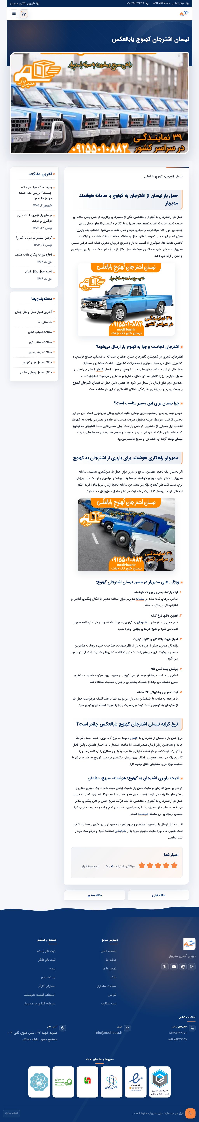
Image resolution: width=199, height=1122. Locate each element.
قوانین (112, 994)
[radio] (141, 865)
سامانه (140, 599)
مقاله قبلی (158, 895)
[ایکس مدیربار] (165, 966)
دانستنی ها (45, 322)
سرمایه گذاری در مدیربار (39, 1003)
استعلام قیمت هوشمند (39, 994)
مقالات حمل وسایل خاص (36, 372)
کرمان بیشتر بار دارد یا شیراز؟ (34, 237)
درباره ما (111, 959)
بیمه (52, 968)
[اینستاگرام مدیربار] (192, 966)
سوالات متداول (106, 986)
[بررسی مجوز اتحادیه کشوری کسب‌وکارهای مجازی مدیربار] (160, 1082)
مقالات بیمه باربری (40, 352)
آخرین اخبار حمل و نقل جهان (33, 312)
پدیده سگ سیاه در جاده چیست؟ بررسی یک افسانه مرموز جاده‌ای (35, 193)
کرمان (99, 369)
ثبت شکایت (108, 1003)
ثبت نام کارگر (46, 959)
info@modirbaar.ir (108, 1033)
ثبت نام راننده (46, 951)
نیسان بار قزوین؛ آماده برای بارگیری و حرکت (34, 218)
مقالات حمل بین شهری (37, 362)
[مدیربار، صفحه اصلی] (109, 14)
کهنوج (134, 738)
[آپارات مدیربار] (183, 966)
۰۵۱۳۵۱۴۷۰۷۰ (178, 1033)
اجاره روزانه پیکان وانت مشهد (33, 254)
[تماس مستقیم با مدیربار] (190, 1113)
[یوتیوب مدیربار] (174, 966)
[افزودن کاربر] (24, 13)
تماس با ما (109, 968)
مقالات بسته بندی (40, 342)
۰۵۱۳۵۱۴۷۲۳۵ (135, 3)
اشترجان (142, 622)
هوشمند (143, 814)
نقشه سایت (11, 1113)
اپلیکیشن (121, 831)
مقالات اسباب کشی (40, 332)
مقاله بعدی (95, 895)
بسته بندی (48, 977)
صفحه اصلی (108, 951)
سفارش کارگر (46, 986)
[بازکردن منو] (14, 13)
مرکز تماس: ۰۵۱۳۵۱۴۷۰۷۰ (169, 3)
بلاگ (113, 977)
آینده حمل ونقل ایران (38, 271)
